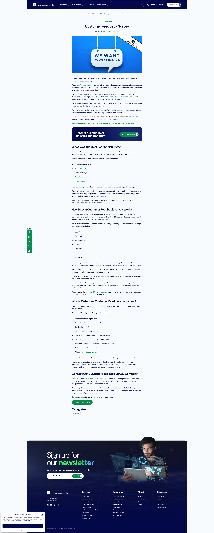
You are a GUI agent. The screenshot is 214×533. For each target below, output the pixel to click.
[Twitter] (29, 241)
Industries (76, 5)
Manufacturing (117, 504)
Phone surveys (80, 181)
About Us (140, 496)
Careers (140, 504)
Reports (159, 502)
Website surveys (81, 177)
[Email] (29, 251)
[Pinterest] (29, 246)
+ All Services (86, 518)
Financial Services (118, 499)
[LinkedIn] (29, 236)
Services (63, 5)
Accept (23, 526)
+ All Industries (117, 515)
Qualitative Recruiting (88, 504)
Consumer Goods (118, 496)
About (89, 5)
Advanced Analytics (88, 515)
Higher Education (118, 502)
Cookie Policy (19, 530)
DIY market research (100, 292)
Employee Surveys (87, 502)
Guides (159, 499)
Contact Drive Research (82, 402)
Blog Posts (108, 22)
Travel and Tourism (118, 513)
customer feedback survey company (118, 97)
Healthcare (116, 507)
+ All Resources (161, 507)
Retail (114, 510)
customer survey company (96, 379)
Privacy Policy (26, 530)
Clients (140, 502)
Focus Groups (86, 507)
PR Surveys (85, 513)
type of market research (84, 85)
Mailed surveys (80, 168)
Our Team (141, 499)
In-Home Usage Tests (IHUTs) (91, 510)
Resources (101, 5)
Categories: (79, 409)
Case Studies (161, 504)
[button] (42, 514)
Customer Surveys (87, 499)
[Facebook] (29, 232)
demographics (91, 352)
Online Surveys (86, 496)
